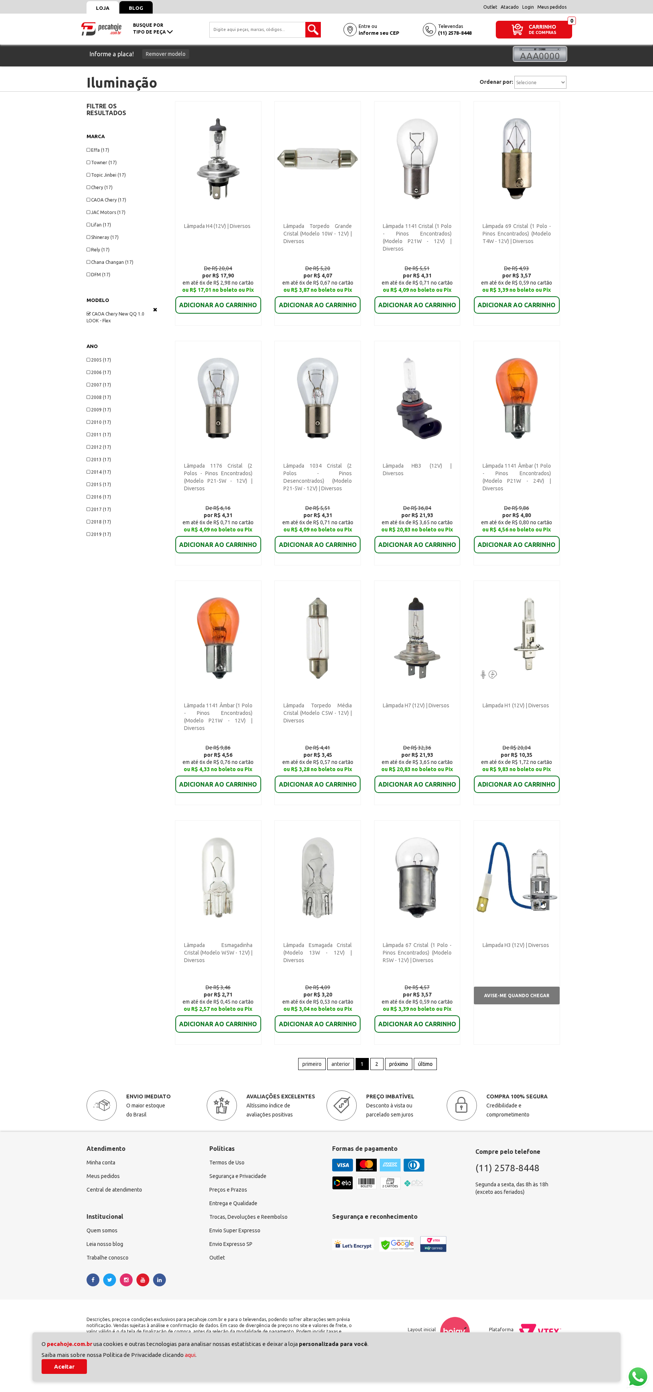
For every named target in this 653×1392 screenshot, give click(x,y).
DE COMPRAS (542, 33)
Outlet (490, 7)
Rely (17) (100, 249)
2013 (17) (101, 459)
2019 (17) (101, 534)
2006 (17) (101, 372)
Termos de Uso (226, 1162)
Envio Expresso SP (230, 1244)
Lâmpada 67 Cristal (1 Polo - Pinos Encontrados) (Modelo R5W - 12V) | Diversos (417, 952)
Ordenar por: (496, 82)
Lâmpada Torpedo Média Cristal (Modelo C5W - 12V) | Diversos (317, 713)
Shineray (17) (105, 237)
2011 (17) (101, 434)
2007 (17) (101, 384)
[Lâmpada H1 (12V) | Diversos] (517, 637)
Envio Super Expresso (234, 1230)
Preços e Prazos (228, 1190)
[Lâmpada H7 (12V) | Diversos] (417, 637)
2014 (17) (101, 472)
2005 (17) (101, 359)
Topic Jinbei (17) (108, 174)
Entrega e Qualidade (233, 1203)
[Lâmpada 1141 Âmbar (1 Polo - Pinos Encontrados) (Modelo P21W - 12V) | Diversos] (218, 637)
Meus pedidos (551, 7)
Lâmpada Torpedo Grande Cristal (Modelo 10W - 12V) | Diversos (317, 233)
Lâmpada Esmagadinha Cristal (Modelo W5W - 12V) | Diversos (218, 952)
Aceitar (64, 1366)
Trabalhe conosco (107, 1258)
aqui (190, 1355)
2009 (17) (101, 409)
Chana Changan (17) (112, 262)
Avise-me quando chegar (516, 995)
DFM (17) (100, 274)
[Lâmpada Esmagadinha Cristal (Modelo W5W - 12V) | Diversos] (218, 877)
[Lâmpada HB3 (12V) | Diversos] (417, 398)
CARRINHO (542, 26)
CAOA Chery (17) (108, 199)
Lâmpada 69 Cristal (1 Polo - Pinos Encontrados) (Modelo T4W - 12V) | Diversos (517, 233)
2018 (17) (101, 521)
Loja (102, 8)
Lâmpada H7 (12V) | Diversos (416, 705)
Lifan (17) (101, 224)
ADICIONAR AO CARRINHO (218, 305)
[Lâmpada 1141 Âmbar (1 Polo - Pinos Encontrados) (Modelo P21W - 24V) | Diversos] (517, 398)
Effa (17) (100, 150)
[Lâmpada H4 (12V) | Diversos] (218, 158)
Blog (136, 8)
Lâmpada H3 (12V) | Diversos (516, 945)
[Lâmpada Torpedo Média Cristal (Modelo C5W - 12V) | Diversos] (318, 637)
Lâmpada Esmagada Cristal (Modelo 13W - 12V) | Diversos (317, 952)
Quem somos (102, 1230)
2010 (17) (101, 422)
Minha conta (101, 1162)
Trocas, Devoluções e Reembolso (248, 1217)
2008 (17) (101, 397)
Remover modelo (166, 54)
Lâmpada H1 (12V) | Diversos (516, 705)
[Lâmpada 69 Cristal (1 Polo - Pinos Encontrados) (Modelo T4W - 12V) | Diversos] (517, 158)
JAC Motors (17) (108, 212)
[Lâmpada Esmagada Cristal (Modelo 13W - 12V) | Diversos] (318, 877)
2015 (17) (101, 484)
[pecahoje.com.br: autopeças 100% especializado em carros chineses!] (101, 28)
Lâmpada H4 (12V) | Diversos (217, 226)
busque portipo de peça (150, 28)
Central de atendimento (114, 1190)
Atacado (510, 7)
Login (528, 7)
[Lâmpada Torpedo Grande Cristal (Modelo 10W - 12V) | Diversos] (318, 158)
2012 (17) (101, 447)
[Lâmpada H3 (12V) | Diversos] (517, 877)
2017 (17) (101, 509)
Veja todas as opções (155, 309)
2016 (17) (101, 496)
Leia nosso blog (105, 1244)
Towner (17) (104, 162)
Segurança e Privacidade (237, 1176)
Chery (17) (102, 187)
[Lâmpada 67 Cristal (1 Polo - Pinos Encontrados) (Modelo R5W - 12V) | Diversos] (417, 877)
